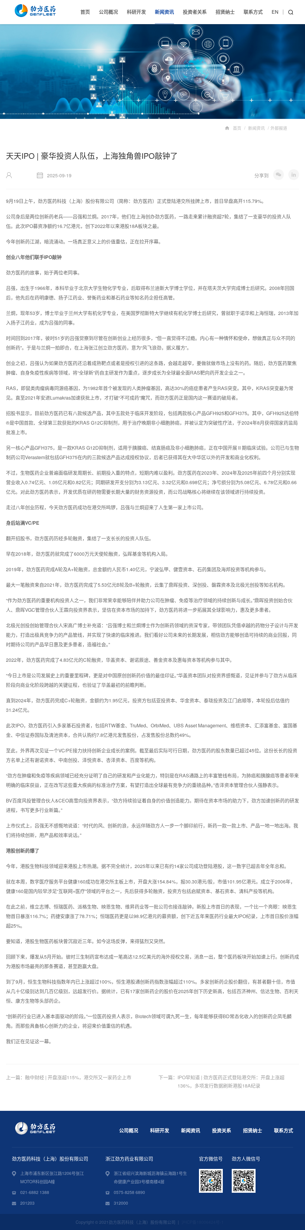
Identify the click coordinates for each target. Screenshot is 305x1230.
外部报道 (278, 128)
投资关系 (221, 1130)
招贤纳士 (225, 11)
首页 (85, 11)
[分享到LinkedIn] (293, 174)
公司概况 (108, 11)
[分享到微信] (278, 174)
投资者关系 (195, 11)
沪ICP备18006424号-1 (202, 1222)
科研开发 (136, 11)
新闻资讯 (164, 11)
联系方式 (253, 11)
